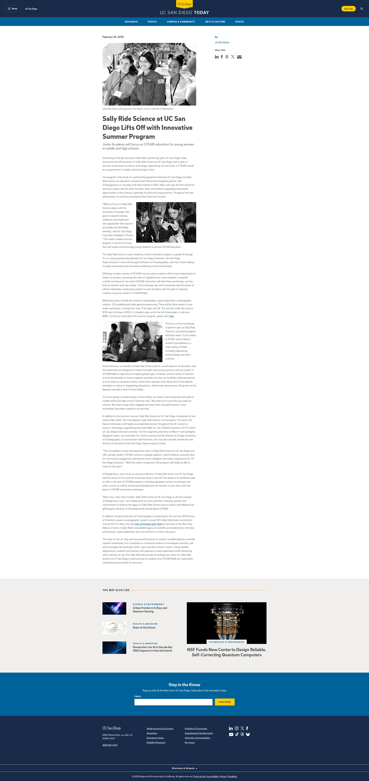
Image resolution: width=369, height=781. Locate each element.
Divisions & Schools (183, 768)
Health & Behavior (145, 624)
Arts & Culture (215, 21)
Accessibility (213, 776)
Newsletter (152, 733)
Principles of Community (196, 728)
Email (138, 696)
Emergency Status (155, 737)
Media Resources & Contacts (160, 728)
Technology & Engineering (227, 642)
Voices (239, 21)
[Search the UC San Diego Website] (361, 8)
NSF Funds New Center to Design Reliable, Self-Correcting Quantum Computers (226, 652)
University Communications (197, 737)
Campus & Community (181, 21)
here (171, 316)
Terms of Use (200, 776)
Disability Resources (156, 742)
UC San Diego (31, 8)
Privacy (223, 776)
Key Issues (190, 742)
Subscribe (348, 8)
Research (131, 21)
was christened (148, 523)
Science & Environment (148, 604)
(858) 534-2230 (109, 745)
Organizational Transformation (199, 733)
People (152, 21)
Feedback (232, 776)
